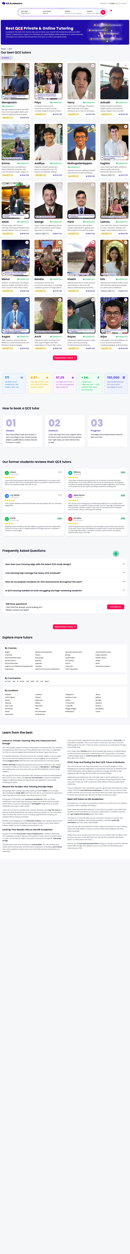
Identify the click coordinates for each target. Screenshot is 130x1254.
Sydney (68, 700)
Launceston (9, 714)
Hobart (7, 711)
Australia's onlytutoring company (113, 3)
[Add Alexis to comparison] (27, 185)
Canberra (38, 694)
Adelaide (8, 694)
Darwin (7, 700)
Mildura (37, 703)
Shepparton (69, 694)
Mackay (38, 697)
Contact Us (115, 607)
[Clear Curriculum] (47, 13)
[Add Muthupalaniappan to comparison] (92, 126)
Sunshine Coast (70, 697)
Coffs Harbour (10, 697)
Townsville (69, 706)
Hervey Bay (9, 709)
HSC (14, 681)
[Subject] (73, 12)
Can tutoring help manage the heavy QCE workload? (33, 573)
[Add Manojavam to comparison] (27, 65)
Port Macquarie (40, 711)
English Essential (101, 655)
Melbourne (39, 700)
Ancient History (10, 661)
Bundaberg (99, 709)
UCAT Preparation (71, 669)
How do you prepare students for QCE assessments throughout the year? (43, 581)
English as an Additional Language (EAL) (19, 666)
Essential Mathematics (13, 658)
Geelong (8, 703)
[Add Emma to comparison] (27, 126)
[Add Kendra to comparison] (60, 242)
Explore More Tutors (64, 358)
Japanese (38, 663)
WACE (47, 681)
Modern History (101, 658)
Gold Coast (9, 706)
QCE (57, 4)
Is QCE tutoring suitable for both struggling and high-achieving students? (43, 590)
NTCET (22, 681)
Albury (98, 694)
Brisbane (99, 703)
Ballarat (98, 697)
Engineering (9, 669)
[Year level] (29, 12)
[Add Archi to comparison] (60, 299)
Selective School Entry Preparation (47, 669)
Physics (37, 655)
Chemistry (8, 655)
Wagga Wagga (70, 709)
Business (38, 661)
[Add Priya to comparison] (60, 65)
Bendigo (98, 700)
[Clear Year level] (29, 13)
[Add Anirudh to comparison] (125, 65)
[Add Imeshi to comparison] (92, 242)
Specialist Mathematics (73, 652)
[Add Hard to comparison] (92, 185)
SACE (32, 681)
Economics (69, 666)
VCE (41, 681)
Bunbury (98, 706)
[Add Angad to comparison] (27, 299)
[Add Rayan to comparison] (92, 299)
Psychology (39, 658)
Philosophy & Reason (103, 666)
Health (98, 661)
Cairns (98, 711)
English (7, 652)
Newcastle (39, 706)
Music (98, 663)
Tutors (3, 49)
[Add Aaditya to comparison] (60, 126)
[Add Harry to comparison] (92, 65)
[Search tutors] (103, 12)
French (67, 663)
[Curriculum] (51, 12)
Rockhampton (40, 714)
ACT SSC (8, 681)
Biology (67, 655)
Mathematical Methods (43, 652)
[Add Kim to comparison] (125, 242)
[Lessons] (95, 12)
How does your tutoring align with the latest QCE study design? (38, 564)
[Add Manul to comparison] (27, 242)
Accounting (69, 661)
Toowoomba (69, 703)
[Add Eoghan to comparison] (125, 126)
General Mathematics (103, 652)
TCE (37, 681)
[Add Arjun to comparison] (125, 299)
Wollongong (69, 711)
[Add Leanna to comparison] (125, 185)
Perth (37, 709)
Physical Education (11, 663)
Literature (38, 666)
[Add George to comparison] (60, 185)
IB (17, 681)
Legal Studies (70, 658)
